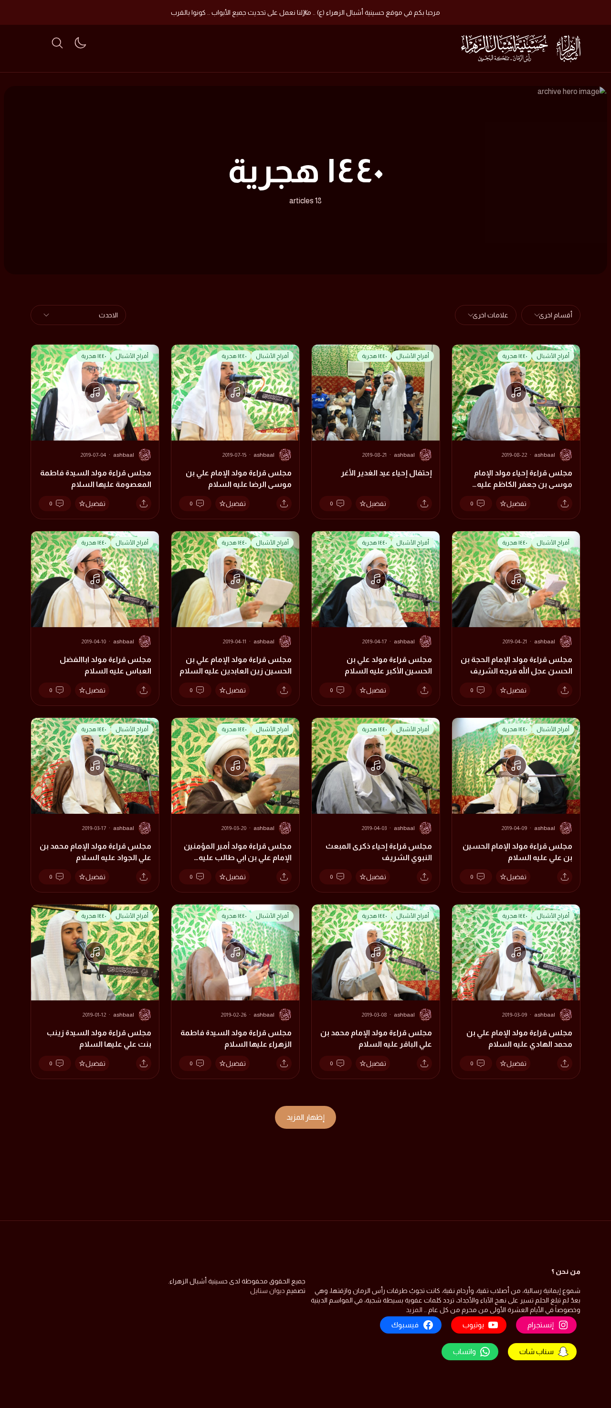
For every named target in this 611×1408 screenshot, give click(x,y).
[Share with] (564, 503)
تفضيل (516, 503)
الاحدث (108, 315)
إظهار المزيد (305, 1117)
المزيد (414, 1309)
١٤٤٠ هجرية (514, 356)
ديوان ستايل (267, 1290)
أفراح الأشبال (553, 356)
